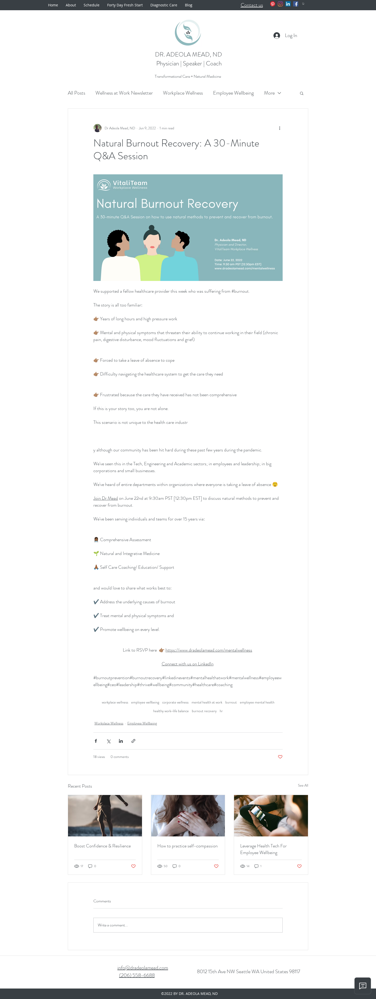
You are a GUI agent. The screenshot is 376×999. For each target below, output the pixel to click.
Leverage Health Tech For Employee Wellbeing (263, 849)
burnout (231, 702)
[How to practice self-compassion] (188, 815)
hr (221, 711)
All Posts (76, 93)
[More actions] (280, 128)
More (269, 93)
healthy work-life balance (171, 711)
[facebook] (295, 3)
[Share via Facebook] (95, 741)
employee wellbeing (145, 702)
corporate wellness (175, 702)
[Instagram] (280, 3)
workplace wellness (115, 702)
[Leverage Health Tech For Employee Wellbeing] (271, 815)
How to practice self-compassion (187, 846)
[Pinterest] (272, 3)
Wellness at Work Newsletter (124, 93)
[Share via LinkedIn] (120, 741)
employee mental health (257, 702)
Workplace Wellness (183, 93)
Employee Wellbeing (233, 93)
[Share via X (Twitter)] (108, 741)
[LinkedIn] (288, 3)
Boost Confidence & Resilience (102, 846)
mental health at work (207, 702)
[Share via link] (133, 741)
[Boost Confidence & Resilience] (105, 815)
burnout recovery (204, 711)
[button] (303, 4)
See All (303, 785)
